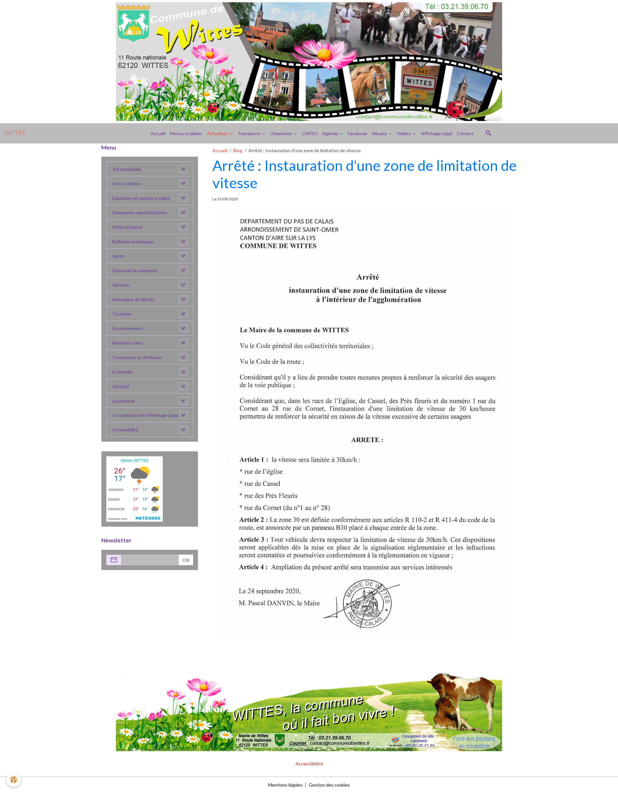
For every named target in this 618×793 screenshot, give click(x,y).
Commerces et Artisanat (137, 357)
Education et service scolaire (141, 198)
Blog (237, 150)
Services (120, 285)
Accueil (158, 133)
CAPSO (310, 133)
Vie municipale (126, 169)
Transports (249, 133)
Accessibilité (125, 429)
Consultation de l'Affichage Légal (145, 415)
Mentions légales (285, 785)
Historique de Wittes (133, 299)
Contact (465, 133)
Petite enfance (127, 227)
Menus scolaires (186, 133)
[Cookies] (13, 779)
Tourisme (121, 314)
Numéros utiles (127, 343)
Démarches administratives (139, 212)
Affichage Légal (436, 133)
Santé (118, 256)
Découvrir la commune (134, 270)
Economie (122, 371)
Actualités (218, 133)
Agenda (330, 133)
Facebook (357, 133)
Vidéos (404, 133)
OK (186, 560)
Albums (380, 133)
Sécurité (120, 386)
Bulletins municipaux (133, 241)
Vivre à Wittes (126, 183)
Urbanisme (281, 133)
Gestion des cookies (329, 785)
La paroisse (123, 400)
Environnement (127, 328)
